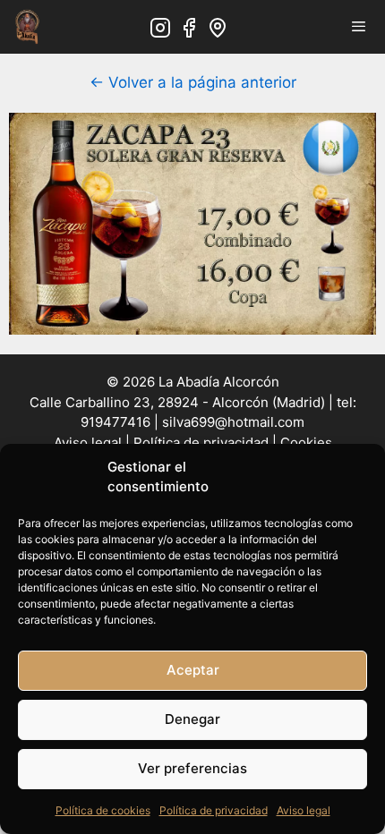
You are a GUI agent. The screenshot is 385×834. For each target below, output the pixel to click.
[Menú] (358, 27)
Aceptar (193, 669)
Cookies (306, 442)
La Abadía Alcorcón (218, 381)
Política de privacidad (213, 810)
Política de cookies (103, 810)
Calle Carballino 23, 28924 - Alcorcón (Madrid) (177, 402)
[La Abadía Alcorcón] (27, 27)
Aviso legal (303, 810)
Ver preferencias (192, 768)
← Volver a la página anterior (193, 82)
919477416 (115, 421)
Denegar (192, 719)
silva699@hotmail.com (233, 421)
